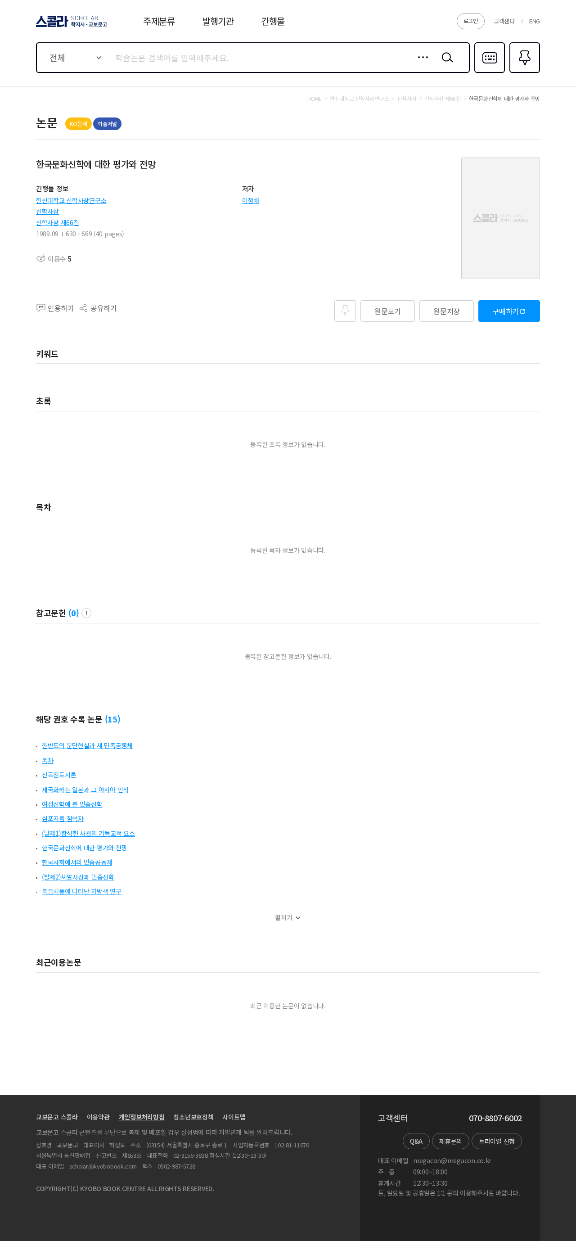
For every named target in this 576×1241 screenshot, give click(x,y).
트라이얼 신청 (497, 1141)
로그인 (471, 20)
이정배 (250, 200)
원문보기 (387, 311)
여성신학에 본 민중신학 (72, 803)
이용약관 (98, 1116)
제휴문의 (450, 1141)
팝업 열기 (86, 613)
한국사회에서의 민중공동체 (77, 861)
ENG (534, 21)
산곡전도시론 (59, 774)
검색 (445, 64)
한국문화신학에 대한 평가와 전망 (84, 847)
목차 (47, 760)
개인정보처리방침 (142, 1116)
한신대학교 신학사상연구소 (71, 200)
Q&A (416, 1141)
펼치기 (283, 917)
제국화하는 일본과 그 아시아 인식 (85, 789)
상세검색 (420, 64)
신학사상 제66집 (57, 222)
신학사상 (47, 211)
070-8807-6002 (495, 1118)
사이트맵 (233, 1116)
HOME (314, 98)
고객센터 (504, 21)
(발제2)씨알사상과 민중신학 (78, 876)
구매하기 (505, 311)
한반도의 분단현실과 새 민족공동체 (87, 745)
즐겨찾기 (523, 72)
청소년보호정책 (193, 1116)
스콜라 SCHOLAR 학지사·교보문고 (71, 26)
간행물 (273, 20)
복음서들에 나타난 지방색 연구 (82, 891)
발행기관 (218, 20)
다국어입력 (489, 72)
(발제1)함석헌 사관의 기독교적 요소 (88, 833)
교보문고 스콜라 (57, 1116)
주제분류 (159, 20)
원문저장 (446, 311)
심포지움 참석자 (63, 818)
